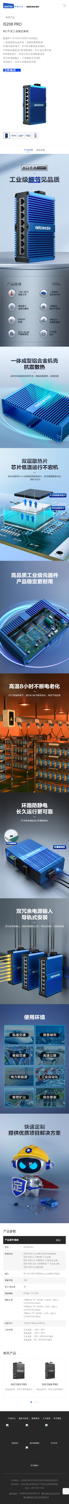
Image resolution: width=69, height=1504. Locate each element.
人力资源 (46, 1418)
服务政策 (13, 1493)
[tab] (31, 1402)
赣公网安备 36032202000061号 (36, 1497)
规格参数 (40, 150)
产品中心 (12, 1418)
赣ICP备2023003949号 (50, 1493)
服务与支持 (23, 1418)
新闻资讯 (35, 1418)
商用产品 (10, 17)
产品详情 (28, 150)
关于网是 (57, 1418)
